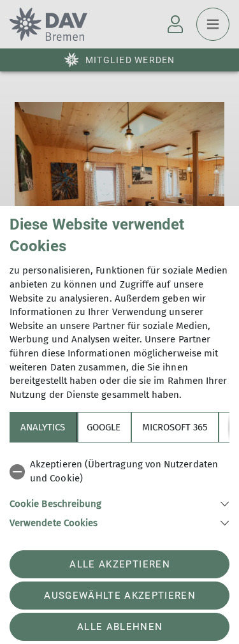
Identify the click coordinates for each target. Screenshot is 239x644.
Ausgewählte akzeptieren (120, 595)
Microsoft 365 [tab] (175, 427)
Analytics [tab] (42, 427)
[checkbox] (119, 471)
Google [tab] (103, 427)
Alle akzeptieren (119, 564)
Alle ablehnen (120, 627)
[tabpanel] (119, 491)
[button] (119, 502)
